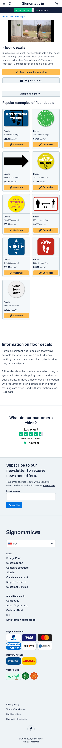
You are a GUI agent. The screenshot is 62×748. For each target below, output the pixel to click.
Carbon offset (14, 610)
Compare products (17, 567)
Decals (7, 131)
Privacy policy (12, 704)
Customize (18, 144)
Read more (7, 391)
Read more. (49, 485)
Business (10, 719)
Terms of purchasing (16, 709)
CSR (8, 615)
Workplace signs (17, 16)
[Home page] (31, 532)
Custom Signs (14, 562)
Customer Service (17, 586)
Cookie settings (13, 714)
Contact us (12, 600)
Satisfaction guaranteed (21, 619)
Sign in (10, 572)
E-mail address (13, 491)
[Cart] (57, 3)
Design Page (13, 558)
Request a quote (33, 80)
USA (15, 543)
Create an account (17, 577)
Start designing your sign (33, 72)
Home (5, 16)
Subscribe (14, 505)
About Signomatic (17, 605)
